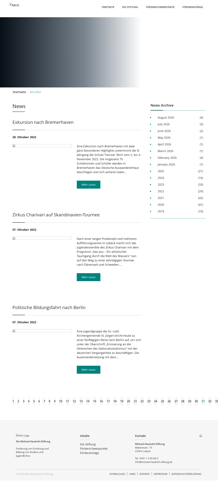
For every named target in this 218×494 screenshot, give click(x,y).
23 (148, 401)
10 (60, 401)
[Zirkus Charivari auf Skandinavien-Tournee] (42, 268)
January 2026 (166, 164)
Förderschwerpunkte (160, 7)
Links (132, 473)
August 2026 (166, 117)
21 (135, 401)
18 (115, 401)
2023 (161, 184)
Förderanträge (192, 7)
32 (209, 401)
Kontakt (144, 473)
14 (87, 401)
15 (94, 401)
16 (101, 401)
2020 (161, 204)
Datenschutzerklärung (186, 473)
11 (67, 401)
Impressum (160, 473)
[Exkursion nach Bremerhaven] (42, 173)
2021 (161, 198)
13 (81, 401)
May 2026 (164, 137)
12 (74, 401)
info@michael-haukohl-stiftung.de (153, 462)
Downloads (117, 473)
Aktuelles (35, 92)
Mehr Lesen (89, 184)
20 (128, 401)
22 (142, 401)
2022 (161, 191)
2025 (161, 171)
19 (121, 401)
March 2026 (165, 151)
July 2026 (164, 124)
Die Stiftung (130, 7)
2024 (161, 178)
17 (108, 401)
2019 (161, 211)
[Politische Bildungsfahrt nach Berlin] (42, 348)
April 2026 (164, 144)
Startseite (108, 7)
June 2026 (164, 131)
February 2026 (167, 158)
